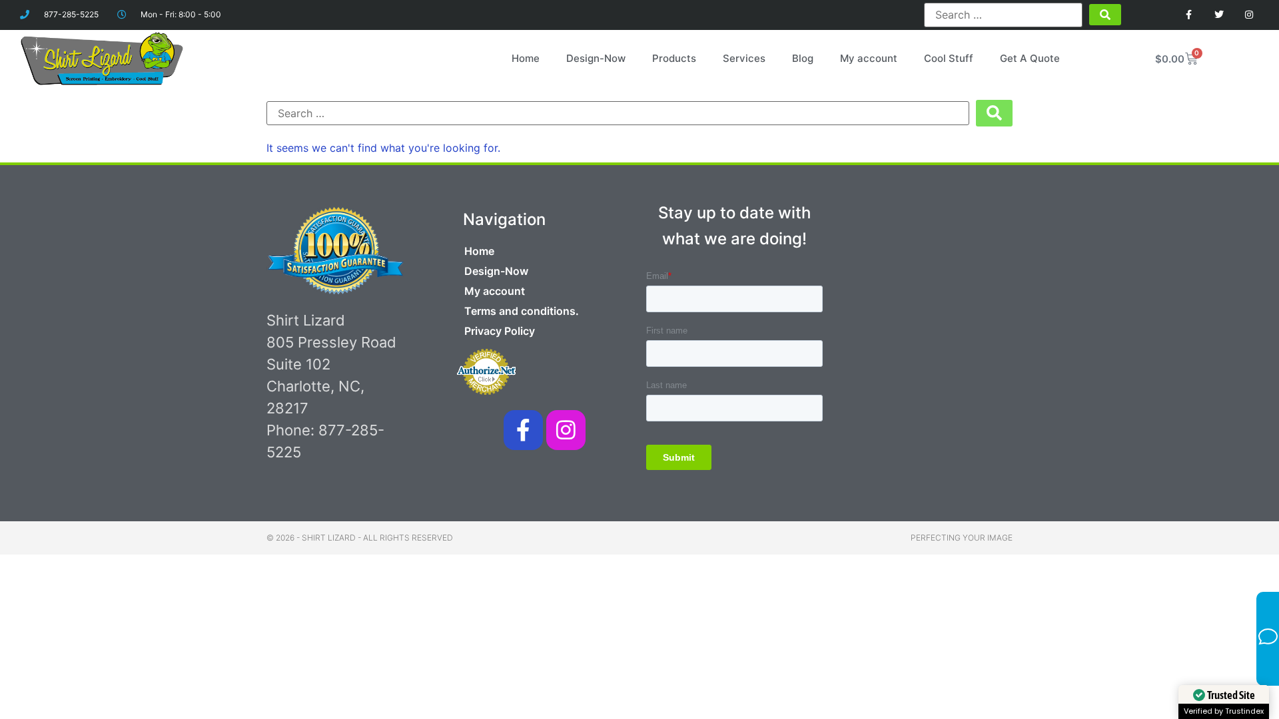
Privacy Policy (499, 331)
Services (744, 58)
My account (868, 58)
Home (526, 58)
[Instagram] (1249, 15)
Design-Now (596, 58)
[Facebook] (1189, 15)
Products (674, 58)
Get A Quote (1030, 58)
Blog (802, 58)
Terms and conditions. (521, 311)
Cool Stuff (948, 58)
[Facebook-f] (523, 429)
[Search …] (1003, 15)
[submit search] (1105, 14)
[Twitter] (1219, 15)
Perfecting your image (962, 538)
